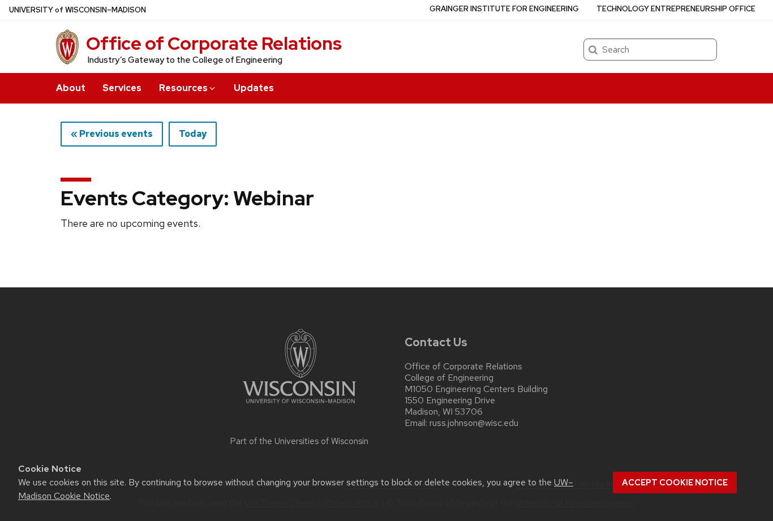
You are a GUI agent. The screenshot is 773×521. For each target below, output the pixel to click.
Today (193, 134)
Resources (183, 88)
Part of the (299, 441)
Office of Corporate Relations (214, 43)
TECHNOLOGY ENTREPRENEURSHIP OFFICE (675, 9)
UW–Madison (77, 10)
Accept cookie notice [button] (675, 482)
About (70, 88)
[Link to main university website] (299, 405)
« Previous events (112, 134)
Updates (254, 88)
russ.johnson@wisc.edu (474, 423)
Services (121, 88)
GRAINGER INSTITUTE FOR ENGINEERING (504, 9)
